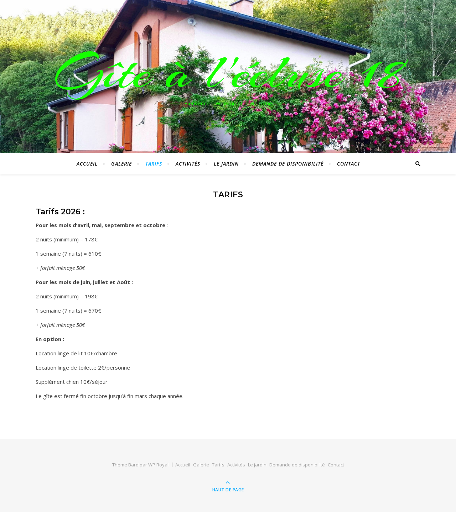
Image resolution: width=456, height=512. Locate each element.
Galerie (121, 163)
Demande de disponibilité (287, 163)
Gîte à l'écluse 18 (228, 72)
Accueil (87, 163)
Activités (188, 163)
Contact (348, 163)
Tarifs (153, 163)
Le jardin (226, 163)
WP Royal (158, 464)
